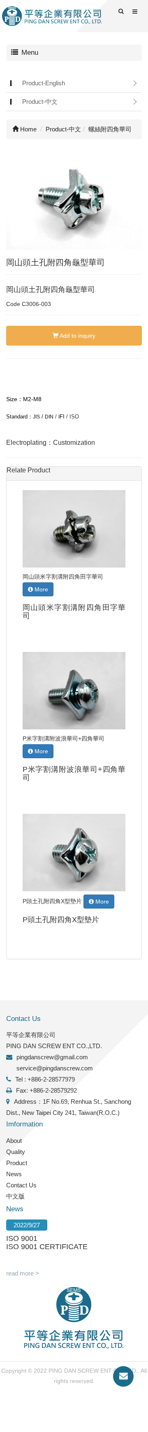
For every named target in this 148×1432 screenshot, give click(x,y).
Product (16, 1162)
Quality (15, 1151)
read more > (22, 1273)
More (40, 589)
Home (27, 129)
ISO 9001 (21, 1238)
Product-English (43, 82)
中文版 (15, 1196)
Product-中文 (40, 101)
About (14, 1140)
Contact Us (21, 1185)
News (14, 1173)
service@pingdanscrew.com (54, 1068)
